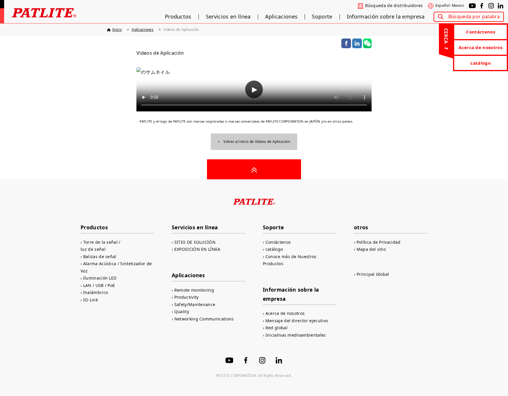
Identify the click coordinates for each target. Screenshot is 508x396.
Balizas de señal (99, 256)
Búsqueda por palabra (474, 16)
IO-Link (90, 300)
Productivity (186, 297)
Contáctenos (480, 32)
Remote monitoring (194, 290)
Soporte (322, 17)
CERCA (446, 36)
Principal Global (373, 274)
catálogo (480, 63)
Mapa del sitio (371, 249)
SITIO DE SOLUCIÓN (194, 242)
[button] (254, 89)
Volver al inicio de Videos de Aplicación (256, 141)
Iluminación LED (99, 278)
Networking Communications (204, 319)
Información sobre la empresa (386, 17)
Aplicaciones (281, 17)
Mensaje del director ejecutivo (296, 320)
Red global (276, 327)
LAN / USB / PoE (99, 285)
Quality (181, 311)
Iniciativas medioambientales (295, 335)
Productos (178, 17)
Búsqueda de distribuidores (394, 5)
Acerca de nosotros (480, 47)
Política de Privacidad (379, 242)
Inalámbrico (95, 292)
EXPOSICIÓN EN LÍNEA (197, 249)
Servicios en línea (228, 17)
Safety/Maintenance (194, 304)
